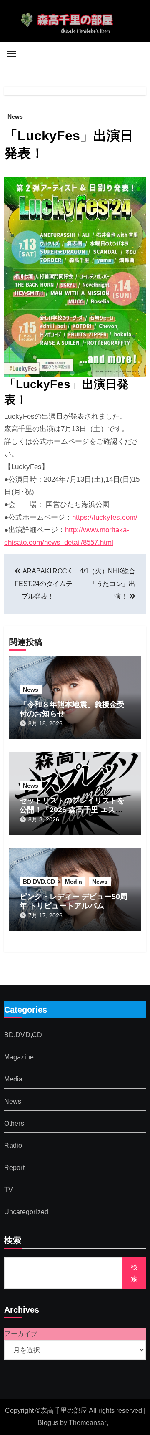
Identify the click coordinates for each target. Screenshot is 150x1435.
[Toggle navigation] (11, 54)
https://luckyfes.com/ (105, 517)
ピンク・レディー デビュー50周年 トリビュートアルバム (74, 901)
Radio (13, 1146)
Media (73, 881)
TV (8, 1190)
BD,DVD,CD (39, 881)
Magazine (19, 1057)
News (15, 116)
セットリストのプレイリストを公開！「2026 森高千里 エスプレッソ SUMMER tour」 (72, 809)
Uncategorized (26, 1212)
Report (14, 1168)
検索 (13, 1241)
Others (14, 1123)
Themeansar (87, 1422)
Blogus (48, 1422)
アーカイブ (21, 1333)
